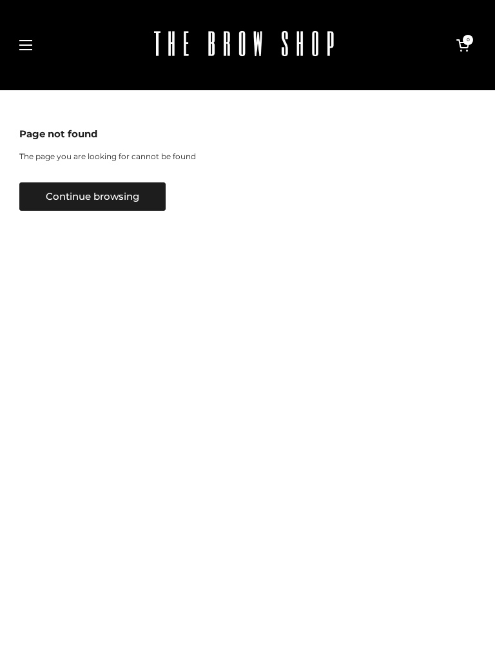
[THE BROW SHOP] (244, 45)
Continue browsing (92, 196)
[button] (463, 45)
